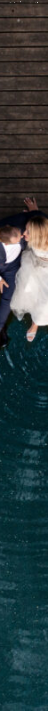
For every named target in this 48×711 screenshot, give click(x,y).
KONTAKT (36, 2)
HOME (11, 2)
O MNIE (30, 2)
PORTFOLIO (16, 2)
